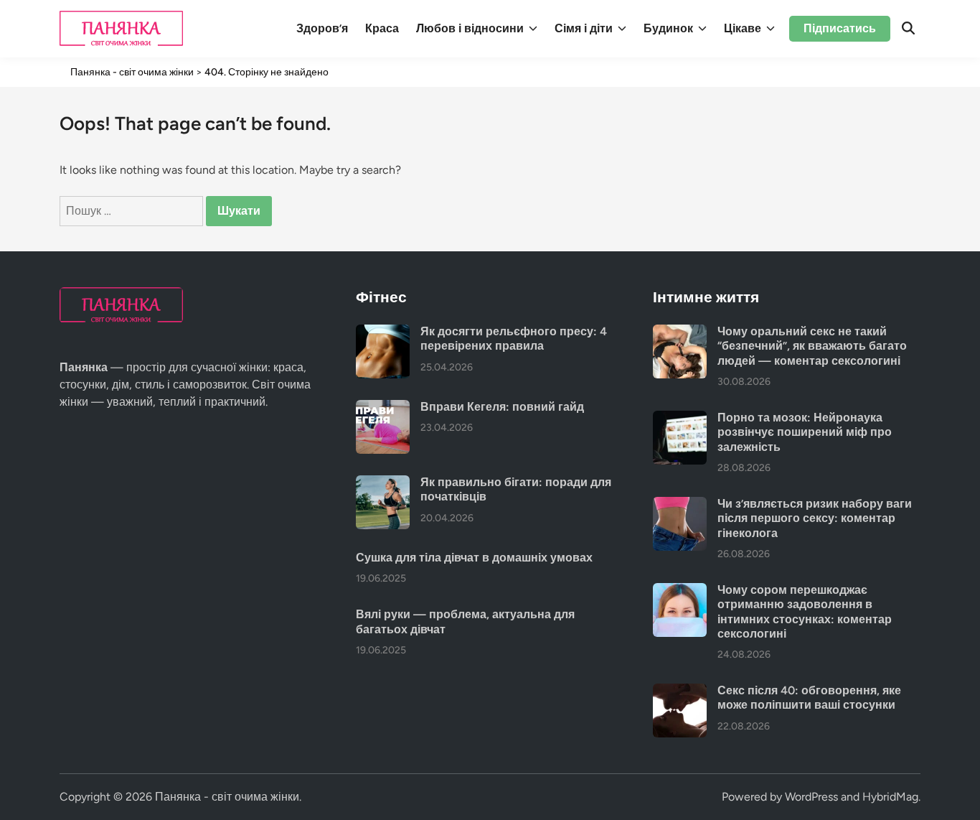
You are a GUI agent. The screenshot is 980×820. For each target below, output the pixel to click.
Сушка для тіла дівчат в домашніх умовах (474, 557)
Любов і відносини (470, 28)
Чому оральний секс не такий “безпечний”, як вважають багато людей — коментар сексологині (812, 346)
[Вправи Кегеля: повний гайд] (383, 408)
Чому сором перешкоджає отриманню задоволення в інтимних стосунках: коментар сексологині (804, 611)
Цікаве (742, 28)
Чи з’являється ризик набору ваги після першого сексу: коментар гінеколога (814, 518)
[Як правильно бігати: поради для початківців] (383, 483)
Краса (382, 28)
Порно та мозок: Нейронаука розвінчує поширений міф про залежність (804, 432)
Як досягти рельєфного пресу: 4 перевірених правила (513, 339)
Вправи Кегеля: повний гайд (502, 407)
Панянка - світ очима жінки (227, 796)
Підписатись (840, 28)
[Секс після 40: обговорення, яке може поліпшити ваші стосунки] (680, 692)
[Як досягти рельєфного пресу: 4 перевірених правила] (383, 333)
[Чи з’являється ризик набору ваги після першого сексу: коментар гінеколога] (680, 505)
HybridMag (890, 796)
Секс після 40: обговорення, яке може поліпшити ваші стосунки (809, 698)
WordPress (811, 796)
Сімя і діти (584, 28)
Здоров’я (322, 28)
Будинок (668, 28)
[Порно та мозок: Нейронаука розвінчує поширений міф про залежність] (680, 419)
